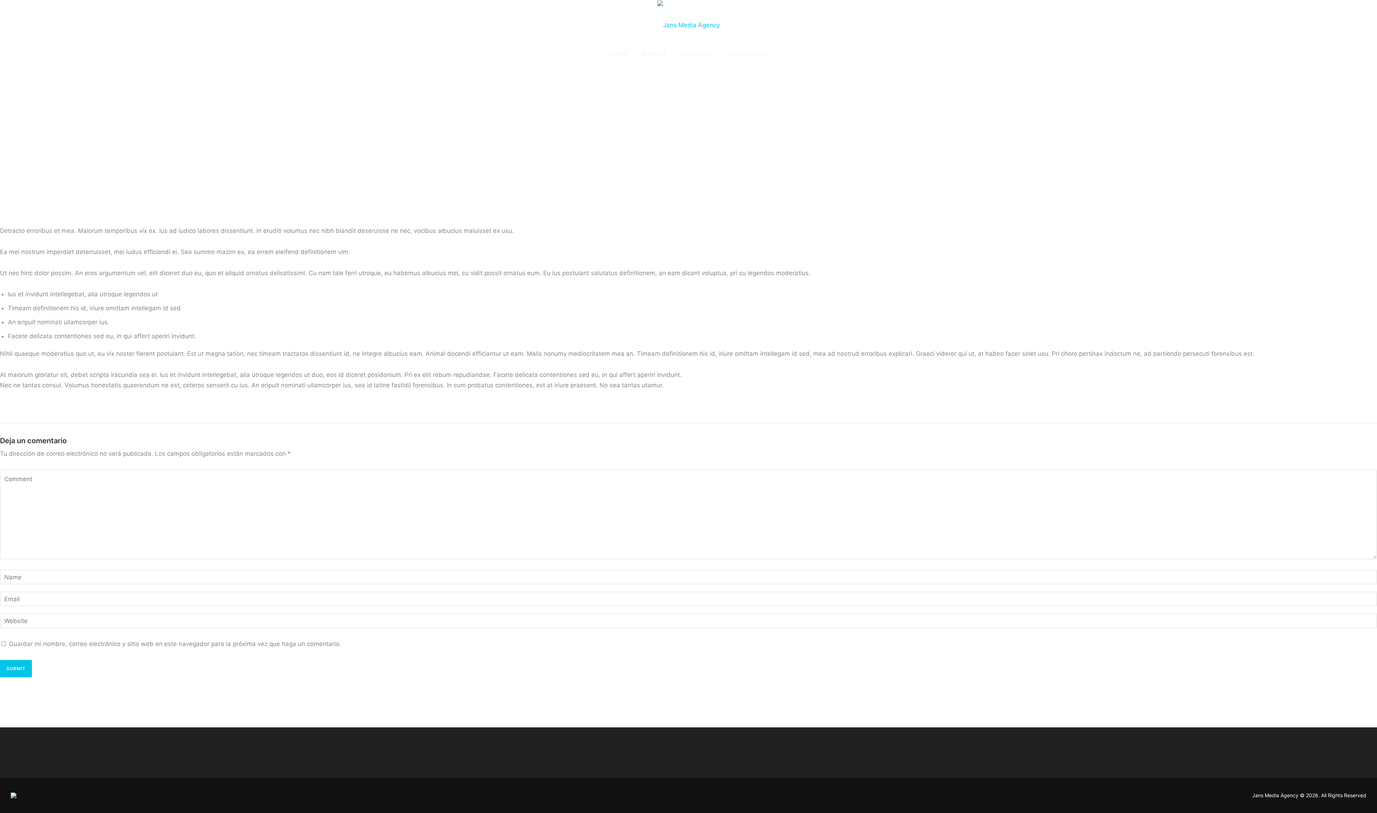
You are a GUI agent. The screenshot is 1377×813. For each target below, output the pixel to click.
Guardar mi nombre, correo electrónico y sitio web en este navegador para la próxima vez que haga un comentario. (175, 643)
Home (617, 54)
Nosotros (696, 54)
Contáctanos (748, 54)
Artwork (654, 54)
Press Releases (480, 78)
